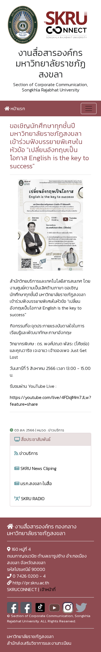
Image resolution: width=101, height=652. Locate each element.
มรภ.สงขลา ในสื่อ (35, 483)
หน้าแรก (17, 108)
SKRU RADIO (32, 498)
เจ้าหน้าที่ (48, 589)
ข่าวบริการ (28, 453)
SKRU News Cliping (37, 468)
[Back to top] (84, 635)
